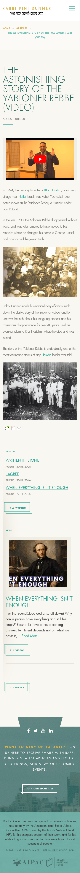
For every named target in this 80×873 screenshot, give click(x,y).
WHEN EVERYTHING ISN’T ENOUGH (37, 487)
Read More (30, 635)
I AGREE (12, 473)
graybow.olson (63, 850)
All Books (17, 687)
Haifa (21, 196)
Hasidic (46, 355)
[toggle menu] (72, 9)
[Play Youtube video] (40, 159)
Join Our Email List (39, 789)
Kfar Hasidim (52, 190)
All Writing (18, 508)
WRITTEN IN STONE (22, 460)
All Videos (17, 650)
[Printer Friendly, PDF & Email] (13, 428)
